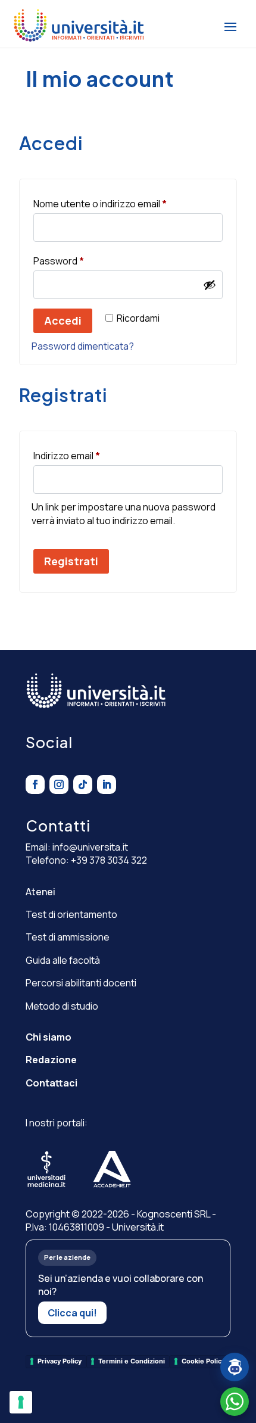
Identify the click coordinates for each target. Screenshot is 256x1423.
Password (78, 260)
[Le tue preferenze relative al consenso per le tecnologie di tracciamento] (21, 1402)
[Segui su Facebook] (35, 784)
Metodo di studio (62, 1006)
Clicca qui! (72, 1312)
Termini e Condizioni (131, 1361)
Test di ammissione (68, 937)
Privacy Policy (60, 1361)
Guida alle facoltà (63, 960)
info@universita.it (90, 847)
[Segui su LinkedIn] (106, 784)
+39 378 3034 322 (109, 860)
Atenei (40, 891)
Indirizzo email (87, 455)
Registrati (71, 561)
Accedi (63, 320)
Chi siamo (48, 1037)
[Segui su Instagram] (58, 784)
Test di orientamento (71, 914)
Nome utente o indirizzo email (120, 203)
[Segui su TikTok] (82, 784)
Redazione (51, 1059)
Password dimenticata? (83, 346)
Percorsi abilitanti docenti (81, 982)
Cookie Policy (203, 1361)
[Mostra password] (209, 284)
